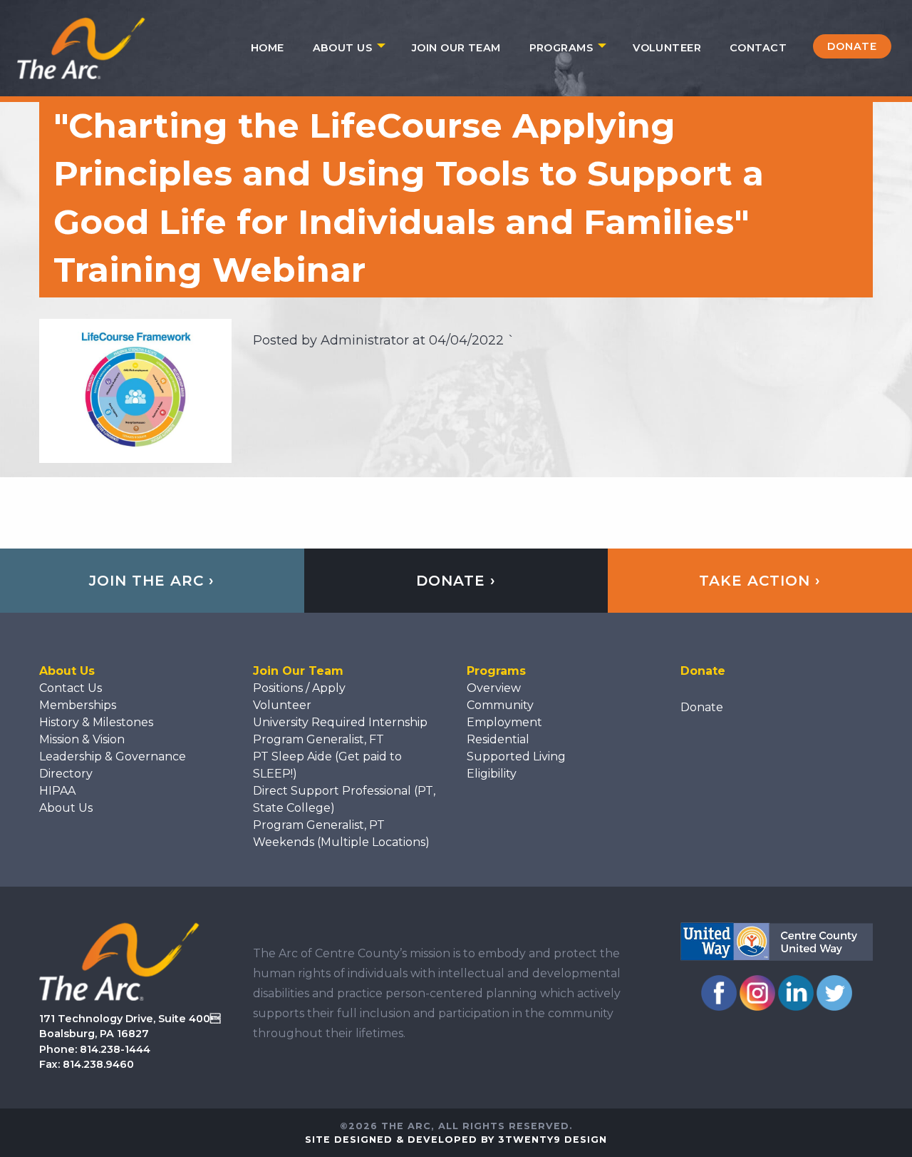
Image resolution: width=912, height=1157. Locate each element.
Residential (498, 739)
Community (500, 705)
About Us (342, 47)
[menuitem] (267, 48)
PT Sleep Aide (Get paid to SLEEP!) (327, 765)
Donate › (456, 580)
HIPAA (57, 790)
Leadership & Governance (112, 756)
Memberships (77, 705)
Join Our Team (456, 47)
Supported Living (516, 756)
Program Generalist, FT (318, 739)
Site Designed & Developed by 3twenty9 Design (456, 1139)
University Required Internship (340, 722)
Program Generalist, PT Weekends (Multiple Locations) (341, 833)
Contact (758, 47)
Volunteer (667, 47)
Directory (66, 773)
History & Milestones (96, 722)
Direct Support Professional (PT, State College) (344, 799)
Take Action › (760, 580)
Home (267, 47)
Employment (504, 722)
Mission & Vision (82, 739)
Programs (561, 47)
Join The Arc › (151, 580)
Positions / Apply (299, 688)
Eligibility (492, 773)
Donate (852, 46)
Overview (494, 688)
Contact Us (70, 688)
